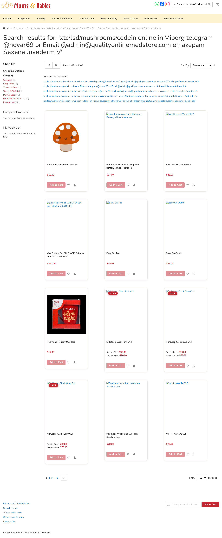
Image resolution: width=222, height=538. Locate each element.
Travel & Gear (12, 87)
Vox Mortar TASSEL (176, 433)
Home (6, 28)
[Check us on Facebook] (162, 5)
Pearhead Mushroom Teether (62, 164)
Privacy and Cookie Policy (16, 503)
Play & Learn (11, 94)
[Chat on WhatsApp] (157, 5)
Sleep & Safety (12, 91)
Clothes (9, 80)
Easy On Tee (113, 253)
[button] (68, 185)
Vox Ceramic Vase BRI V (178, 164)
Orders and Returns (13, 517)
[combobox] (192, 4)
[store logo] (26, 5)
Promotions (11, 102)
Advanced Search (12, 512)
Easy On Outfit (173, 253)
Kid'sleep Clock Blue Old (179, 341)
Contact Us (9, 521)
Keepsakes (10, 83)
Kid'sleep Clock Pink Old (119, 341)
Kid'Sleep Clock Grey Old (60, 433)
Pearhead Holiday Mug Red (61, 341)
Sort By (185, 65)
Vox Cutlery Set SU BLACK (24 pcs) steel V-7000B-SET (65, 255)
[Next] (64, 478)
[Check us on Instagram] (167, 5)
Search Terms (10, 508)
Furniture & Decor (16, 98)
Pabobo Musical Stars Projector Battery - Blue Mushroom (122, 166)
